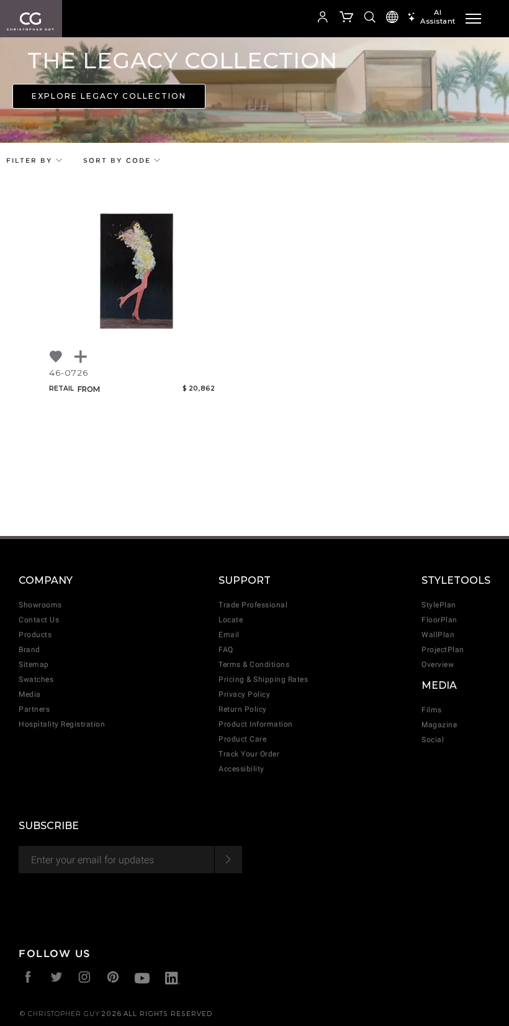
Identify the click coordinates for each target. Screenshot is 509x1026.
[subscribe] (228, 859)
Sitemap (34, 664)
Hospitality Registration (62, 724)
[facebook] (28, 978)
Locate (230, 619)
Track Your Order (248, 754)
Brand (29, 649)
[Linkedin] (172, 980)
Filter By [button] (31, 160)
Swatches (36, 679)
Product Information (255, 724)
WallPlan (437, 634)
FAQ (225, 649)
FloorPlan (439, 619)
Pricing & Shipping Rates (263, 679)
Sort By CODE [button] (118, 160)
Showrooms (40, 605)
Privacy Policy (244, 694)
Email (229, 634)
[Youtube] (142, 980)
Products (35, 634)
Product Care (242, 739)
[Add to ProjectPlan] (81, 357)
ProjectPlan (442, 649)
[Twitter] (56, 978)
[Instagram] (84, 978)
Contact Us (39, 619)
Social (432, 739)
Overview (437, 664)
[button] (289, 18)
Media (30, 694)
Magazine (439, 724)
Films (431, 710)
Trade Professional (252, 605)
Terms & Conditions (253, 664)
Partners (34, 709)
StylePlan (438, 605)
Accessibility (241, 769)
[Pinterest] (113, 978)
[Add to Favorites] (56, 357)
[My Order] (347, 18)
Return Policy (242, 709)
